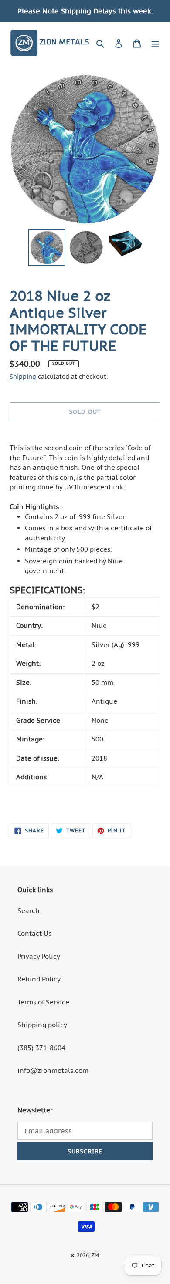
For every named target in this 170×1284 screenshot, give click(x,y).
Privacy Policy (38, 956)
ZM (95, 1255)
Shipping (23, 377)
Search (28, 911)
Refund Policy (39, 979)
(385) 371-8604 (41, 1048)
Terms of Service (43, 1002)
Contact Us (34, 933)
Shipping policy (42, 1025)
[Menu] (155, 43)
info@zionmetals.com (52, 1070)
